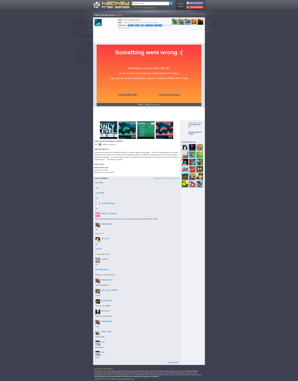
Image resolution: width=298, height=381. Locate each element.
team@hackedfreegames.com (126, 379)
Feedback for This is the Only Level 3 (166, 178)
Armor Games (149, 25)
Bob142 (98, 249)
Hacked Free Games (195, 123)
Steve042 (99, 183)
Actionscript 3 (158, 25)
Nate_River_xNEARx (109, 290)
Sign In (180, 3)
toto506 (104, 259)
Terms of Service (108, 368)
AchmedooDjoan (108, 203)
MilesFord (105, 238)
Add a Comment (172, 362)
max (103, 342)
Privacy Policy (98, 368)
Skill (142, 25)
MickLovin (105, 311)
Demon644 (99, 193)
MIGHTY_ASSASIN (109, 214)
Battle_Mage (106, 332)
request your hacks (149, 7)
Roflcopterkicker (102, 269)
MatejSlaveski (106, 224)
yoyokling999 (106, 300)
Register (180, 6)
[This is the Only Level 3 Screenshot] (108, 139)
